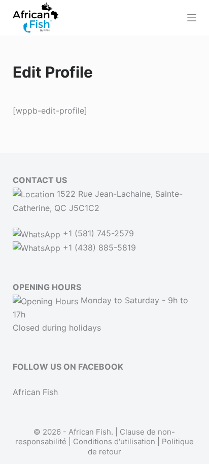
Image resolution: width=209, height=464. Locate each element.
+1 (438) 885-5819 (98, 247)
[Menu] (191, 17)
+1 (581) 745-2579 (97, 233)
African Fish (35, 392)
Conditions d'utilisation (114, 441)
